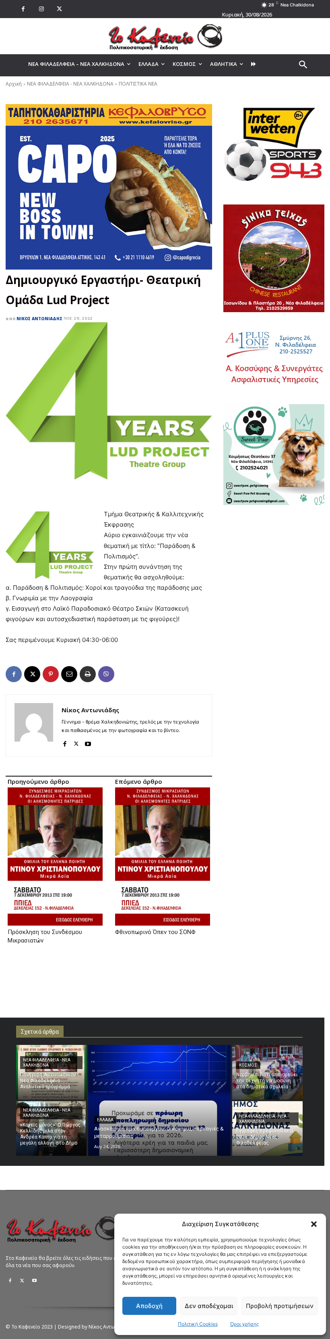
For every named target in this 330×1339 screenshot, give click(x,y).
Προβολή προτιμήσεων (280, 1306)
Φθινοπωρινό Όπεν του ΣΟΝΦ (155, 932)
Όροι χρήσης (244, 1324)
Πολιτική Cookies (198, 1324)
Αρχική (14, 83)
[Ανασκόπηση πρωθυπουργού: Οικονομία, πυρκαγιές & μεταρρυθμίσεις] (159, 1100)
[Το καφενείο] (165, 36)
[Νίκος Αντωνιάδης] (33, 725)
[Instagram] (41, 9)
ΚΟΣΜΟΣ (248, 1065)
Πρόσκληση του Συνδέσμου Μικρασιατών (45, 936)
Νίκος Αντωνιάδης (39, 319)
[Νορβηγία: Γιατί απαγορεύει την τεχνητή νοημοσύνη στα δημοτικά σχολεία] (267, 1072)
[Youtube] (88, 742)
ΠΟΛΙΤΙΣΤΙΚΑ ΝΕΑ (138, 83)
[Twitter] (22, 1280)
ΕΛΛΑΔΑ (105, 1120)
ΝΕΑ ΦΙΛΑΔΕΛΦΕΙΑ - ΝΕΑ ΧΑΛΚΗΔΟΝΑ (70, 83)
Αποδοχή (149, 1306)
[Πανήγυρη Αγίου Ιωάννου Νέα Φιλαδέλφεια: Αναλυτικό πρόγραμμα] (51, 1072)
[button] (314, 1224)
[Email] (69, 674)
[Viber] (106, 674)
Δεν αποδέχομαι (209, 1306)
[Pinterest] (51, 674)
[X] (59, 9)
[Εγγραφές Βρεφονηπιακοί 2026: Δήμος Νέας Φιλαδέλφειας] (267, 1128)
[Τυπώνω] (88, 674)
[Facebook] (23, 9)
